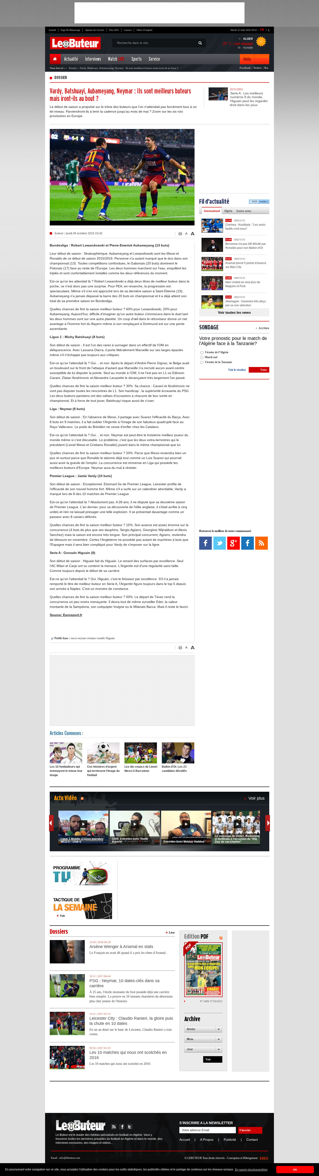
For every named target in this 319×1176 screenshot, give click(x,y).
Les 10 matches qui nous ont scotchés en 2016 (128, 1055)
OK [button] (295, 1169)
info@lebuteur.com (69, 1157)
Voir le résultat (237, 369)
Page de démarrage (70, 30)
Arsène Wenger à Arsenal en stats (121, 946)
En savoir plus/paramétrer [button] (251, 1169)
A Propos (206, 1139)
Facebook (245, 67)
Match (116, 59)
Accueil (52, 30)
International (212, 211)
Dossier (73, 68)
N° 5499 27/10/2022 (211, 1001)
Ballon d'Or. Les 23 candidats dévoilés (174, 769)
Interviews (93, 59)
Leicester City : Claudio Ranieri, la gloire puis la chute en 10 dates (131, 1021)
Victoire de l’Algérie (216, 352)
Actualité (71, 59)
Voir (62, 915)
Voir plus (256, 798)
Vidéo (247, 59)
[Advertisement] (159, 12)
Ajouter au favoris (94, 30)
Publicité (230, 1139)
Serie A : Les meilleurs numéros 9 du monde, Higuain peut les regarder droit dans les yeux (249, 99)
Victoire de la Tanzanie (218, 362)
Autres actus (243, 211)
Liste (172, 932)
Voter (263, 369)
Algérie (228, 211)
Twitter (257, 67)
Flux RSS (114, 30)
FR (262, 29)
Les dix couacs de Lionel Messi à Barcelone (140, 769)
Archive (264, 328)
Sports (136, 59)
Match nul (211, 357)
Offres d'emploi (144, 30)
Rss (266, 67)
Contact (127, 30)
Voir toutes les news (234, 312)
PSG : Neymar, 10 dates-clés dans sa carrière (124, 983)
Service (154, 59)
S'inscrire (245, 1130)
